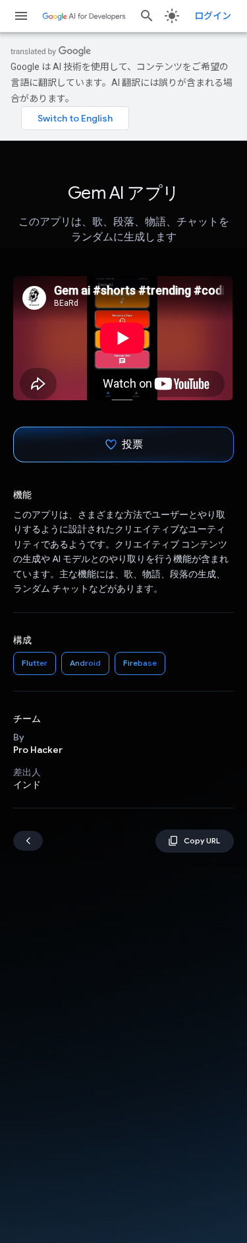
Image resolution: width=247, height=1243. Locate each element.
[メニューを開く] (21, 16)
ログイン (212, 16)
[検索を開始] (147, 16)
